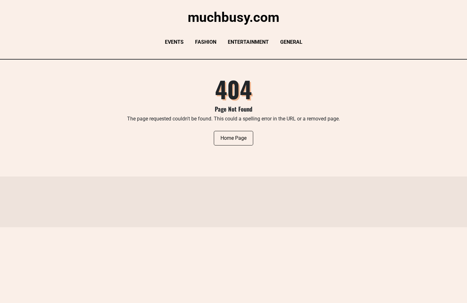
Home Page (233, 138)
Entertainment (248, 42)
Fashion (205, 42)
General (291, 42)
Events (174, 42)
